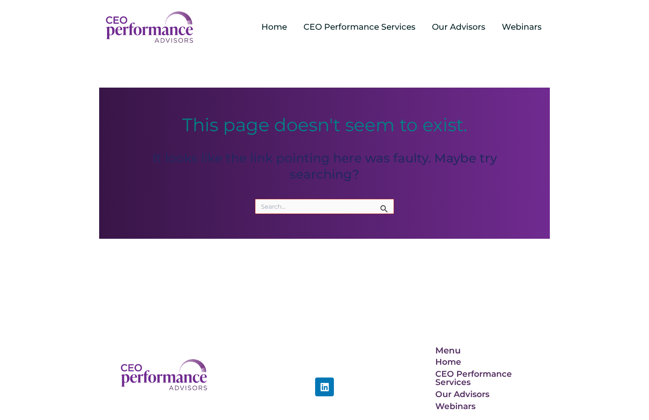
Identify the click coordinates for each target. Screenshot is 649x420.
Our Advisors (458, 27)
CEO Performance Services (359, 27)
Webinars (522, 27)
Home (274, 27)
